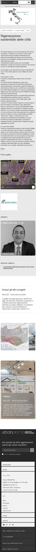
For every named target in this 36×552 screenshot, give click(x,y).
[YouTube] (4, 525)
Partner (5, 515)
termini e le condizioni (15, 454)
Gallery (5, 469)
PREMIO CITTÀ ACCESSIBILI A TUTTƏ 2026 (15, 482)
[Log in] (33, 2)
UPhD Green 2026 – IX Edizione (11, 487)
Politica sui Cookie (8, 543)
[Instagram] (7, 525)
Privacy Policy (18, 543)
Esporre (5, 505)
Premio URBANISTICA (9, 480)
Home (2, 6)
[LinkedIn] (13, 525)
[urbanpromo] (9, 2)
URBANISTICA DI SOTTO (10, 485)
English (3, 148)
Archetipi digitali (12, 549)
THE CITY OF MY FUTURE (10, 490)
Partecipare (6, 503)
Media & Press (7, 510)
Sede (4, 500)
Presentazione (7, 464)
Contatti (5, 508)
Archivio (5, 520)
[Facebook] (10, 525)
